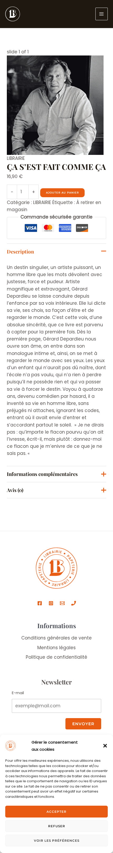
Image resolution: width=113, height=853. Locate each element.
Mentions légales (56, 647)
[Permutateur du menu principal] (101, 14)
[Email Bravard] (62, 603)
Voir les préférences (56, 840)
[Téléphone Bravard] (73, 603)
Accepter (56, 812)
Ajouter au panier (62, 192)
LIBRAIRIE (16, 158)
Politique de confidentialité (56, 657)
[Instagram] (51, 603)
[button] (105, 745)
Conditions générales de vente (56, 638)
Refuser (56, 826)
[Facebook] (39, 603)
